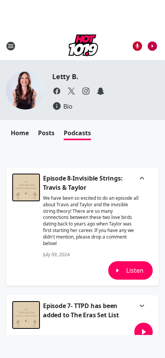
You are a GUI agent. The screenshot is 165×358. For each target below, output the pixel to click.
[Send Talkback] (137, 46)
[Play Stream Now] (152, 46)
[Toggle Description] (142, 179)
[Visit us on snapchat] (100, 91)
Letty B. (65, 76)
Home (20, 133)
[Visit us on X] (71, 91)
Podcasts (77, 133)
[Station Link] (82, 45)
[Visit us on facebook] (56, 91)
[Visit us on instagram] (86, 91)
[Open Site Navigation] (10, 46)
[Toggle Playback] (26, 187)
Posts (46, 133)
